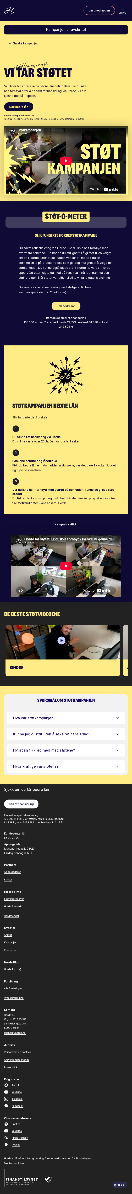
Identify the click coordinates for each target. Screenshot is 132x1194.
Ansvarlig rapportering (16, 1059)
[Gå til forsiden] (9, 10)
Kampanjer (10, 942)
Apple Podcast (20, 1137)
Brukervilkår (11, 1067)
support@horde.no (15, 1032)
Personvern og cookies (17, 1052)
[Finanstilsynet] (21, 1178)
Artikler (8, 934)
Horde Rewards (13, 906)
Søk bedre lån (18, 107)
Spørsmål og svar (14, 898)
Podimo (16, 1144)
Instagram (17, 1098)
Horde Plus (10, 969)
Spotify (16, 1124)
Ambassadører (12, 871)
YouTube (17, 1091)
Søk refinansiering (21, 804)
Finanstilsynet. (84, 1158)
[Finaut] (51, 1181)
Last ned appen (99, 10)
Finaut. (21, 1163)
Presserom (10, 950)
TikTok (16, 1085)
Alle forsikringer (13, 988)
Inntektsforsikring (14, 997)
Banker (8, 879)
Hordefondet (11, 915)
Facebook (17, 1105)
